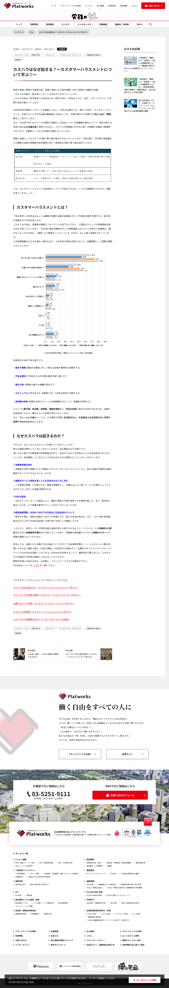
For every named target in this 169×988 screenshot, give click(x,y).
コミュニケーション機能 (24, 906)
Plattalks (113, 873)
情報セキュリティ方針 (131, 940)
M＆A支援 (90, 884)
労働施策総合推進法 (93, 55)
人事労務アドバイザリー (25, 870)
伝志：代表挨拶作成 (65, 863)
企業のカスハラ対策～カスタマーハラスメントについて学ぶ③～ (43, 603)
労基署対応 (19, 877)
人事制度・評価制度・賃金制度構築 (118, 863)
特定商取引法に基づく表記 (133, 944)
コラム (134, 5)
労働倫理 (103, 24)
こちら (36, 565)
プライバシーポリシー (96, 940)
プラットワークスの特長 (70, 5)
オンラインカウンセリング (96, 873)
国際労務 (19, 881)
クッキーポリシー (22, 944)
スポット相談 (34, 873)
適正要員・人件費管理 (94, 866)
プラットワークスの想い (80, 754)
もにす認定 (136, 914)
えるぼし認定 (91, 914)
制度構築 (90, 859)
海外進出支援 (20, 884)
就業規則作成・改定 (94, 863)
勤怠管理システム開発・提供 (27, 899)
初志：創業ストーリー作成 (24, 863)
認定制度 (50, 24)
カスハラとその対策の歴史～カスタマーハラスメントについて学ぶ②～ (47, 594)
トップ (53, 5)
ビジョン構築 (20, 859)
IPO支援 (18, 895)
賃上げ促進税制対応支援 (130, 903)
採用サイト (127, 754)
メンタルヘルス (84, 24)
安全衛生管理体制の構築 (130, 873)
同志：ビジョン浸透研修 (24, 866)
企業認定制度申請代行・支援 (99, 910)
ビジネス (66, 24)
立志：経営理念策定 (46, 863)
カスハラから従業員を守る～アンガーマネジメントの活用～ (41, 619)
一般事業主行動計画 (94, 917)
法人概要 (90, 931)
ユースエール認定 (121, 914)
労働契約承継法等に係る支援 (130, 884)
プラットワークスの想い (132, 931)
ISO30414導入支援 (94, 892)
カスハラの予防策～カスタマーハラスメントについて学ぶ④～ (42, 611)
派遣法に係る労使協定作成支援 (39, 877)
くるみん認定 (105, 914)
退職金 (109, 866)
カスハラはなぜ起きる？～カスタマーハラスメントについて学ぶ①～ (46, 587)
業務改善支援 (140, 863)
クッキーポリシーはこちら (21, 981)
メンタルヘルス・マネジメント (70, 55)
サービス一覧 (21, 853)
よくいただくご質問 (130, 935)
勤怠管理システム (21, 903)
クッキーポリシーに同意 (144, 980)
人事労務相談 (20, 873)
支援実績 (112, 5)
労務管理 (34, 24)
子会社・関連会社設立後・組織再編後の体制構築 (124, 887)
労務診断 (29, 895)
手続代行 (90, 899)
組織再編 (90, 881)
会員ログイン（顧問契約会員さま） (101, 944)
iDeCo (140, 24)
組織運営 (18, 59)
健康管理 (90, 870)
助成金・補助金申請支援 (25, 910)
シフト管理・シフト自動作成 (43, 903)
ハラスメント (50, 55)
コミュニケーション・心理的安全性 (27, 55)
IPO (16, 892)
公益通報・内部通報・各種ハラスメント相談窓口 (61, 873)
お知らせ (54, 935)
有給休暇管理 (63, 903)
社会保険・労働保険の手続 (96, 903)
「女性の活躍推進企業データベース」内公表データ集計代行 (108, 920)
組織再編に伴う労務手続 (107, 884)
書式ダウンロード (58, 944)
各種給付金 (48, 914)
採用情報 (123, 5)
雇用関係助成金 (20, 914)
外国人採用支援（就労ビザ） (40, 884)
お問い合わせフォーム (122, 795)
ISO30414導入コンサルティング (117, 895)
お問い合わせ (20, 940)
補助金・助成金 (122, 24)
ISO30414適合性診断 (94, 895)
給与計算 (113, 903)
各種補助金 (35, 914)
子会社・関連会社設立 (94, 887)
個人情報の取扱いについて (62, 940)
